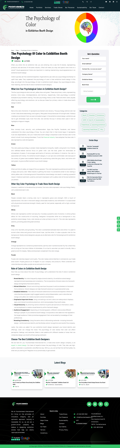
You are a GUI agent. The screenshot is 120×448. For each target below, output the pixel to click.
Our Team (93, 7)
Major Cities (44, 420)
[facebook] (95, 404)
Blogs (17, 50)
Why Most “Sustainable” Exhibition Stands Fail (57, 382)
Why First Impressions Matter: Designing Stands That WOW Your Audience (94, 179)
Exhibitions (100, 115)
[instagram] (106, 404)
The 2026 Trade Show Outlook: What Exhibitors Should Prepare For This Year (94, 171)
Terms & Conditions (43, 431)
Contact (101, 7)
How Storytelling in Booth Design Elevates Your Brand (92, 382)
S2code (88, 446)
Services (48, 7)
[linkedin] (100, 404)
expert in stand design (18, 345)
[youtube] (89, 404)
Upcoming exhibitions (98, 125)
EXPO (84, 120)
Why (101, 129)
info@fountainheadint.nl (13, 1)
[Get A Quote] (118, 218)
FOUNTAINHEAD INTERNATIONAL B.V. (54, 446)
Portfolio (39, 7)
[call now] (118, 222)
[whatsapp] (118, 229)
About (42, 414)
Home (32, 7)
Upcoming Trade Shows (90, 129)
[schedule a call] (118, 225)
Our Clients (62, 427)
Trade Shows (58, 7)
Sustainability (82, 7)
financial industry (49, 137)
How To (91, 120)
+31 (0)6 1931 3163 (28, 2)
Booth (84, 115)
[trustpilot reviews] (57, 2)
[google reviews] (66, 2)
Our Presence (70, 7)
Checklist (92, 115)
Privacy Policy (63, 430)
